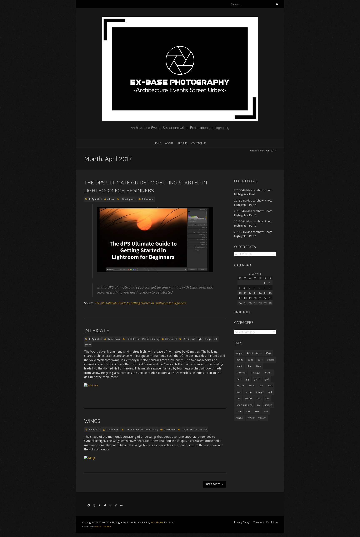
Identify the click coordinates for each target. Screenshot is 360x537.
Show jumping (244, 404)
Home (157, 143)
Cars (258, 366)
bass (260, 359)
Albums (182, 143)
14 (260, 293)
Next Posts (213, 484)
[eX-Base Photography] (180, 19)
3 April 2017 (94, 429)
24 (240, 303)
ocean (248, 391)
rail (270, 391)
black (239, 366)
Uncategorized (129, 199)
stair (238, 411)
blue (249, 366)
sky (205, 429)
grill (267, 379)
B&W (268, 353)
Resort (248, 398)
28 (260, 303)
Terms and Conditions (265, 522)
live (238, 391)
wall (216, 339)
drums (268, 372)
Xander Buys (114, 339)
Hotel (252, 385)
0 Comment (148, 199)
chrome (240, 372)
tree (256, 411)
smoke (268, 404)
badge (239, 359)
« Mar (237, 312)
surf (248, 411)
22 (265, 298)
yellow (88, 344)
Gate (239, 379)
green (257, 379)
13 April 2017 (95, 199)
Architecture (134, 339)
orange (208, 339)
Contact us (198, 143)
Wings (92, 421)
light (200, 339)
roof (258, 398)
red (238, 398)
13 (255, 293)
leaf (261, 385)
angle (185, 429)
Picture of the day (150, 339)
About (169, 143)
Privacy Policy (242, 522)
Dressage (255, 372)
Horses (240, 385)
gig (247, 379)
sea (267, 398)
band (250, 359)
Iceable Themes (102, 526)
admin (111, 199)
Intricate (96, 330)
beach (270, 359)
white (251, 417)
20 (255, 298)
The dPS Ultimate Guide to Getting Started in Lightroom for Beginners (140, 303)
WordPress (157, 522)
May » (246, 312)
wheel (239, 417)
